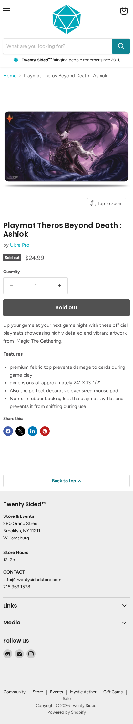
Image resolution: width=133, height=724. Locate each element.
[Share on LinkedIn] (32, 431)
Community (15, 691)
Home (9, 76)
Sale (67, 698)
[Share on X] (20, 431)
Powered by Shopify (66, 712)
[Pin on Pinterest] (45, 431)
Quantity (11, 271)
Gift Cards (113, 691)
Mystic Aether (83, 691)
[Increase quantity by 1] (59, 285)
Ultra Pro (19, 245)
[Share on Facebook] (8, 431)
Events (56, 691)
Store (38, 691)
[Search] (121, 46)
